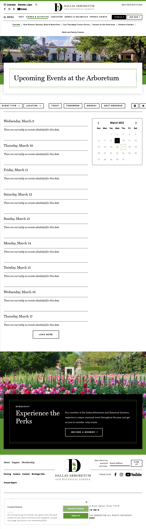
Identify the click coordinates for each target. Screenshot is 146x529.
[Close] (86, 502)
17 (123, 147)
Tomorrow (73, 106)
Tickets (118, 17)
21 (105, 153)
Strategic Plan (38, 474)
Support (16, 462)
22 (111, 153)
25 (129, 153)
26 (135, 153)
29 (111, 160)
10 (123, 141)
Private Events (98, 17)
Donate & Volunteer (76, 17)
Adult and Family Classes (73, 32)
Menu (10, 17)
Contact (26, 474)
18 (129, 147)
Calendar (11, 5)
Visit (21, 17)
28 (105, 160)
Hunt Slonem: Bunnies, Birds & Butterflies (41, 25)
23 (117, 153)
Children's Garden (126, 25)
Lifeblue (92, 518)
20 (99, 153)
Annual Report (10, 483)
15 (111, 147)
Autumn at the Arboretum (104, 25)
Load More (46, 335)
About (7, 462)
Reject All (76, 516)
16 (117, 147)
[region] (47, 511)
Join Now (133, 17)
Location (32, 106)
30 (117, 160)
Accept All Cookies (76, 509)
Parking (7, 474)
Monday (92, 106)
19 (135, 147)
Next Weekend (113, 106)
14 (105, 147)
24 (123, 153)
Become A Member (83, 432)
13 (99, 147)
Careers (16, 474)
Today (55, 106)
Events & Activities (37, 17)
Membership (28, 462)
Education (57, 17)
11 (129, 141)
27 (99, 160)
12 (135, 141)
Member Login (25, 5)
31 (123, 160)
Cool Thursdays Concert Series (76, 25)
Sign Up (136, 463)
